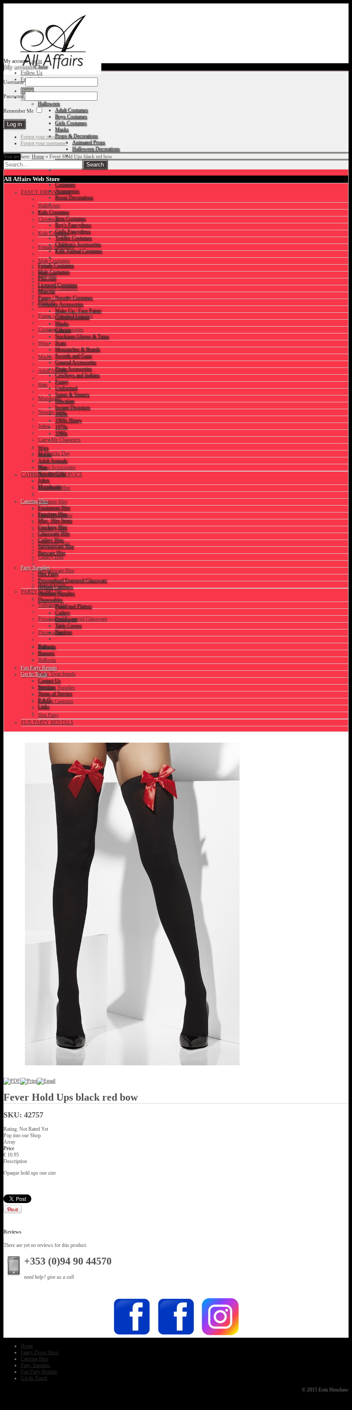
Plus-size (47, 275)
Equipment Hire (54, 488)
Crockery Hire (52, 529)
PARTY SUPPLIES (41, 592)
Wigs (43, 343)
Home (38, 157)
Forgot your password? (44, 137)
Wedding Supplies (56, 688)
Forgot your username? (44, 143)
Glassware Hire (54, 543)
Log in (35, 61)
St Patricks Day (54, 453)
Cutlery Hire (51, 557)
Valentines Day (53, 605)
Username (13, 82)
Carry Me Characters (59, 440)
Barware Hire (52, 584)
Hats (43, 385)
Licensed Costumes (58, 288)
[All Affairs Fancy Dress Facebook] (176, 1334)
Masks (45, 357)
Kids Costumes (54, 233)
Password (13, 96)
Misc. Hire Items (55, 515)
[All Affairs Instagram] (220, 1334)
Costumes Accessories (61, 330)
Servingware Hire (56, 571)
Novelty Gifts (52, 412)
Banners (46, 646)
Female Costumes (56, 247)
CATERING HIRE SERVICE (51, 475)
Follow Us (31, 73)
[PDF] (11, 1081)
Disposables (50, 632)
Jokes (44, 426)
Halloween (49, 206)
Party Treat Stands (57, 674)
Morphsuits (50, 398)
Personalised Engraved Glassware (72, 619)
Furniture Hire (52, 502)
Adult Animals (53, 371)
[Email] (46, 1081)
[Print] (28, 1081)
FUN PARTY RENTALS (47, 722)
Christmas (48, 219)
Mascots (46, 302)
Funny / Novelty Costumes (65, 316)
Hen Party (48, 715)
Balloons (47, 660)
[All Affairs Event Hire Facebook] (131, 1334)
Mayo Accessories (57, 467)
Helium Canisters (55, 701)
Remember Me (18, 111)
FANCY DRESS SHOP (46, 192)
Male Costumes (54, 261)
